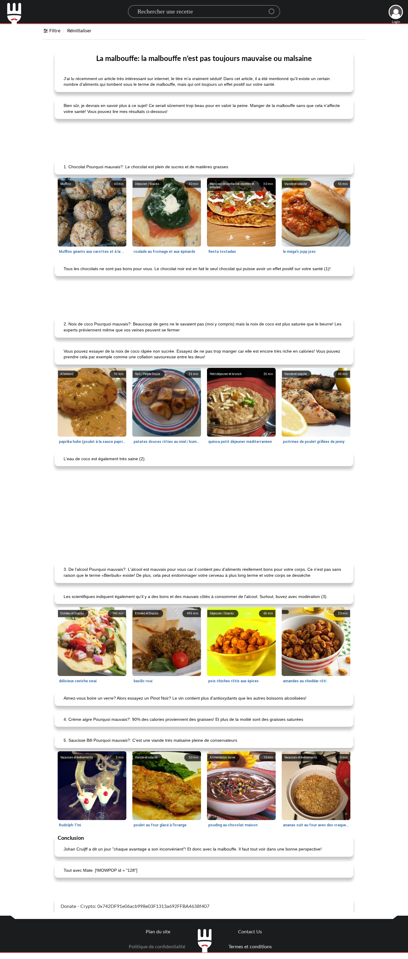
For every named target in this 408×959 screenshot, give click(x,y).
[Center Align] (273, 8)
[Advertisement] (204, 138)
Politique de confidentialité (157, 946)
